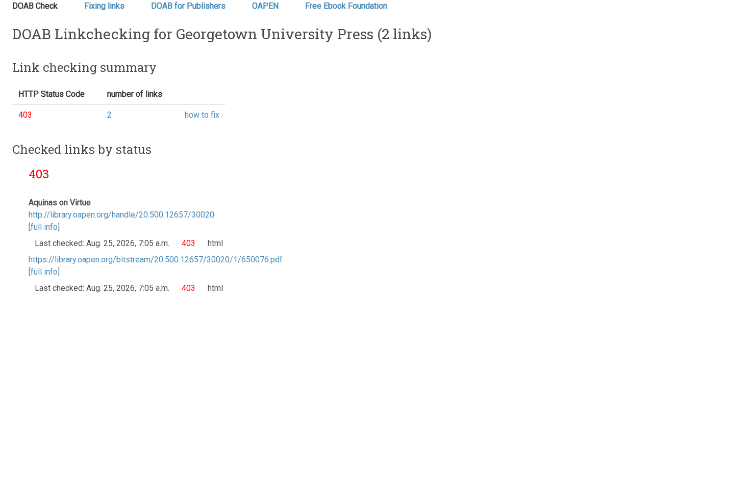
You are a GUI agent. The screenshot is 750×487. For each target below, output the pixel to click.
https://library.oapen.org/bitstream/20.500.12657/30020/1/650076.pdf (156, 259)
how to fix (202, 115)
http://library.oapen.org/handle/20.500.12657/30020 (121, 215)
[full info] (44, 227)
